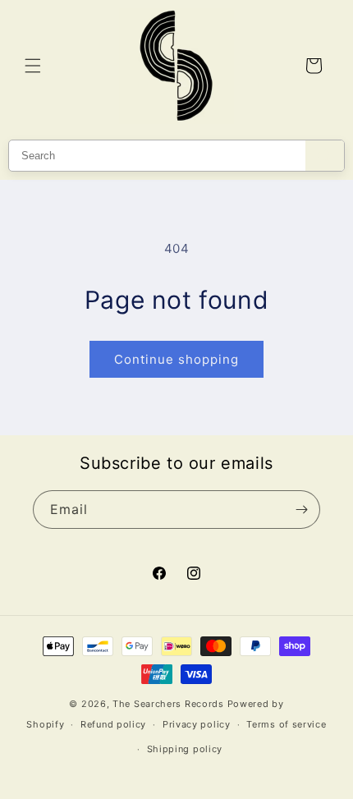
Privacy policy (197, 724)
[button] (33, 66)
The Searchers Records (168, 703)
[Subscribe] (301, 509)
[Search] (324, 155)
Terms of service (286, 724)
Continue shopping (176, 359)
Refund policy (113, 724)
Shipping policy (185, 749)
